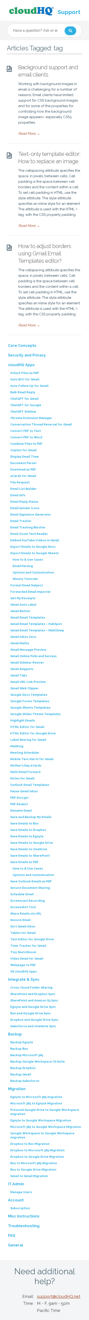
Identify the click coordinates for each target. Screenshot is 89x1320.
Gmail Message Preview (28, 649)
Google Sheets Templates (30, 707)
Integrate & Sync (23, 979)
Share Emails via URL (26, 913)
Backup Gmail (20, 1074)
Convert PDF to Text (25, 431)
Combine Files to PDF (26, 443)
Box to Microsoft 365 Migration (33, 1163)
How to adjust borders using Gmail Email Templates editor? (44, 253)
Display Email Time (24, 456)
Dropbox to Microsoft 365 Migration (37, 1150)
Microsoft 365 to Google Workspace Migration (45, 1127)
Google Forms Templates (29, 701)
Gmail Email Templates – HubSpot (36, 624)
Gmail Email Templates (27, 617)
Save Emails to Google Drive (31, 842)
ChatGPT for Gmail (24, 398)
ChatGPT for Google (25, 405)
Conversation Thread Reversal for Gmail (41, 424)
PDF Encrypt (19, 797)
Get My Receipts (22, 598)
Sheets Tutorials (25, 579)
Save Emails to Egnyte (27, 836)
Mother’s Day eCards (25, 765)
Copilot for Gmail (23, 450)
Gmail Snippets (21, 669)
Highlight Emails (22, 720)
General (15, 1245)
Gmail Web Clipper (24, 688)
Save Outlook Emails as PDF (31, 881)
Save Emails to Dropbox (28, 830)
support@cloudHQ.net (58, 1296)
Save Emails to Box (24, 823)
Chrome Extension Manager (31, 418)
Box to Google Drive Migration (33, 1169)
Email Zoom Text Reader (29, 534)
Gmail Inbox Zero (23, 637)
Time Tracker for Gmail (28, 945)
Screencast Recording (27, 900)
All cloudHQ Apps (23, 971)
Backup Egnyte (21, 1042)
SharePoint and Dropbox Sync (32, 994)
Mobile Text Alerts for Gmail (31, 759)
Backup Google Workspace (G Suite (37, 1061)
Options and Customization (33, 572)
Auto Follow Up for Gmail (29, 386)
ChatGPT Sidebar (23, 411)
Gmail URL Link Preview (28, 682)
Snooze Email (20, 920)
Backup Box (19, 1048)
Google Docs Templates (28, 694)
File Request (20, 482)
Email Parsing (23, 566)
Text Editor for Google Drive (32, 939)
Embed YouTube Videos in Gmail (34, 540)
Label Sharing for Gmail (28, 739)
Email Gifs (17, 495)
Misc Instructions (23, 1216)
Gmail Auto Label (23, 604)
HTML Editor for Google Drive (33, 733)
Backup (15, 1034)
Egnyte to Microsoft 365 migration (36, 1097)
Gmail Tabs (18, 675)
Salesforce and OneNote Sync (33, 1026)
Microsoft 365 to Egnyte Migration (36, 1103)
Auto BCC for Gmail (24, 379)
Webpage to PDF (23, 965)
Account (16, 1200)
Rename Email (21, 810)
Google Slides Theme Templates (35, 714)
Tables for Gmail (23, 933)
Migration (17, 1089)
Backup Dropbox (23, 1068)
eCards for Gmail (23, 476)
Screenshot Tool (23, 907)
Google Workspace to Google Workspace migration (42, 1135)
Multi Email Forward (25, 772)
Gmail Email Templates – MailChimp (37, 630)
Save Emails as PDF (24, 862)
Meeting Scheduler (24, 752)
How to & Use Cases (28, 559)
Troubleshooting (23, 1226)
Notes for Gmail (22, 778)
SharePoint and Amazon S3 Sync (34, 1000)
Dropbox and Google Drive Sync (34, 1019)
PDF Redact (19, 804)
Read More (29, 133)
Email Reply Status (24, 501)
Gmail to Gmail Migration (29, 1176)
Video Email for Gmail (26, 958)
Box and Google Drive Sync (30, 1013)
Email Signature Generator (30, 514)
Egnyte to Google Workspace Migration (40, 1120)
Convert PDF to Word (26, 437)
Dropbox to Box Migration (30, 1144)
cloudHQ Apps (21, 365)
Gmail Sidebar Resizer (27, 662)
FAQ (11, 1235)
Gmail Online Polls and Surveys (33, 656)
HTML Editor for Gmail (27, 727)
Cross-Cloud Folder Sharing (31, 987)
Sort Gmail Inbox (22, 926)
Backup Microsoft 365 (26, 1055)
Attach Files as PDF (24, 373)
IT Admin (16, 1184)
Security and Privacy (27, 355)
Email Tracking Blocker (28, 527)
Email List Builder (23, 488)
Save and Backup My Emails (30, 817)
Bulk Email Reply (22, 392)
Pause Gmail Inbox (24, 791)
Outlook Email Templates (29, 785)
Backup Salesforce (24, 1081)
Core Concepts (22, 345)
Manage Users (21, 1192)
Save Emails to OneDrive (28, 849)
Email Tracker (20, 521)
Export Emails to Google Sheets (34, 553)
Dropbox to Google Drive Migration (37, 1156)
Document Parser (23, 463)
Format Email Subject (26, 585)
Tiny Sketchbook (23, 952)
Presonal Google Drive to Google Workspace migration (44, 1112)
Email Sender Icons (24, 508)
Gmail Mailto (19, 643)
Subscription (20, 1208)
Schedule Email (22, 894)
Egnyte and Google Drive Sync (33, 1007)
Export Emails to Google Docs (32, 546)
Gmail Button (20, 611)
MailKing (16, 746)
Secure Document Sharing (30, 888)
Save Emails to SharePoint (30, 855)
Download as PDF (23, 469)
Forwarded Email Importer (30, 591)
